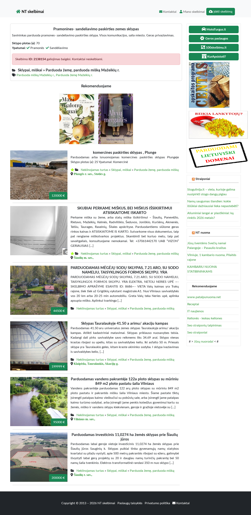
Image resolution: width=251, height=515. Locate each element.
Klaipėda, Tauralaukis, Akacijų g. (96, 363)
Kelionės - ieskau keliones (204, 318)
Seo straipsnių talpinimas (204, 325)
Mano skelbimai (193, 11)
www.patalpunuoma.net (204, 297)
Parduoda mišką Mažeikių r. (35, 75)
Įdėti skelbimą (222, 11)
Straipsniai (203, 179)
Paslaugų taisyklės (130, 503)
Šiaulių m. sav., (84, 257)
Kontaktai (169, 11)
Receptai (193, 304)
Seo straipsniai (197, 332)
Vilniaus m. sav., (84, 419)
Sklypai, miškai (121, 169)
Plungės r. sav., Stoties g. (90, 173)
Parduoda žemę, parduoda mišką (156, 169)
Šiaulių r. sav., (83, 474)
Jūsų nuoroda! (203, 341)
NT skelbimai (32, 12)
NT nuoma (203, 232)
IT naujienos (195, 311)
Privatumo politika (158, 503)
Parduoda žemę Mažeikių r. (74, 75)
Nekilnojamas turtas (94, 169)
